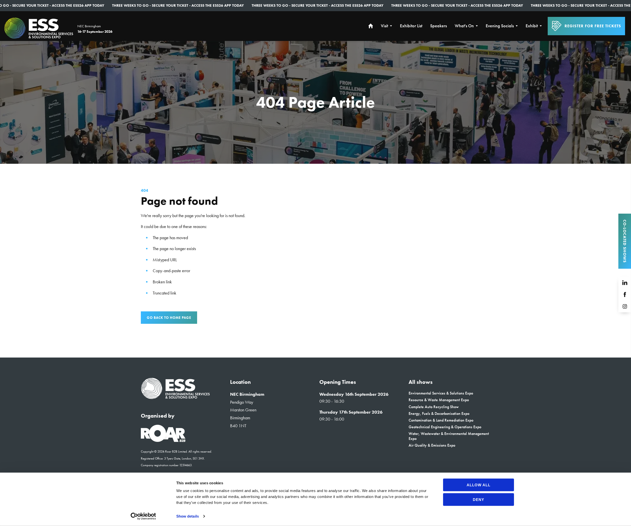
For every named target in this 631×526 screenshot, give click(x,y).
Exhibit (532, 26)
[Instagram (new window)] (624, 306)
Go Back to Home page (169, 317)
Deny (478, 499)
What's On (464, 26)
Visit (384, 26)
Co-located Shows (624, 241)
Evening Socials (500, 26)
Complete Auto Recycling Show (434, 406)
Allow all (478, 485)
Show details (187, 516)
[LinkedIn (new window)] (624, 283)
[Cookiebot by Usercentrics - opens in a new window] (143, 516)
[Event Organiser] (163, 440)
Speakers (438, 26)
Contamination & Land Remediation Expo (441, 420)
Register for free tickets (593, 26)
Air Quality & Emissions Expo (432, 445)
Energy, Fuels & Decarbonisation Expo (439, 413)
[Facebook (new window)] (624, 294)
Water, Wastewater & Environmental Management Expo (449, 436)
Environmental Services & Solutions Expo (441, 393)
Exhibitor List (411, 26)
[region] (315, 102)
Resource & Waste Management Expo (439, 399)
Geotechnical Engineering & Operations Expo (445, 427)
